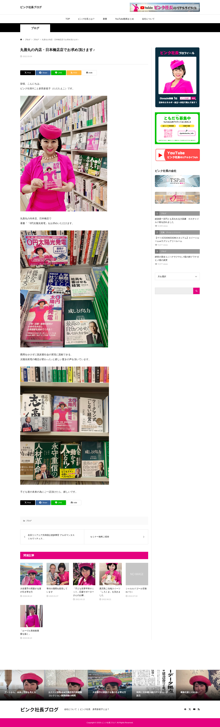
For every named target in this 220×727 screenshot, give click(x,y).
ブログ (35, 28)
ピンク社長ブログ (31, 7)
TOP (68, 19)
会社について (148, 19)
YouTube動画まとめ (124, 19)
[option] (22, 685)
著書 (105, 19)
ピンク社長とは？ (86, 19)
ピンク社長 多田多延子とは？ (94, 709)
